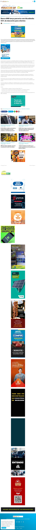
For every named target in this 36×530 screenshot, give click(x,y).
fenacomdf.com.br (21, 526)
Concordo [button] (3, 527)
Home (15, 528)
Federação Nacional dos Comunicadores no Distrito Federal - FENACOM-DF (16, 16)
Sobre (18, 528)
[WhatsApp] (15, 111)
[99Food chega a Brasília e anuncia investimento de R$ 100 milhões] (9, 137)
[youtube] (19, 522)
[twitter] (17, 522)
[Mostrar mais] (21, 111)
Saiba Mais (8, 526)
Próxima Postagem (32, 165)
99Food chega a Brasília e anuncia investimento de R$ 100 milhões (8, 146)
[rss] (23, 522)
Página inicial (3, 16)
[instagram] (21, 522)
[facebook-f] (15, 522)
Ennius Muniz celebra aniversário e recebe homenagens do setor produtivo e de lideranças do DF (8, 129)
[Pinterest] (17, 111)
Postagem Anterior (4, 165)
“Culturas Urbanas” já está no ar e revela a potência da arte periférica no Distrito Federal (27, 147)
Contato (21, 528)
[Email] (19, 111)
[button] (1, 1)
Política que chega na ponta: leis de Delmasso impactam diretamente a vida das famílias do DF (26, 129)
